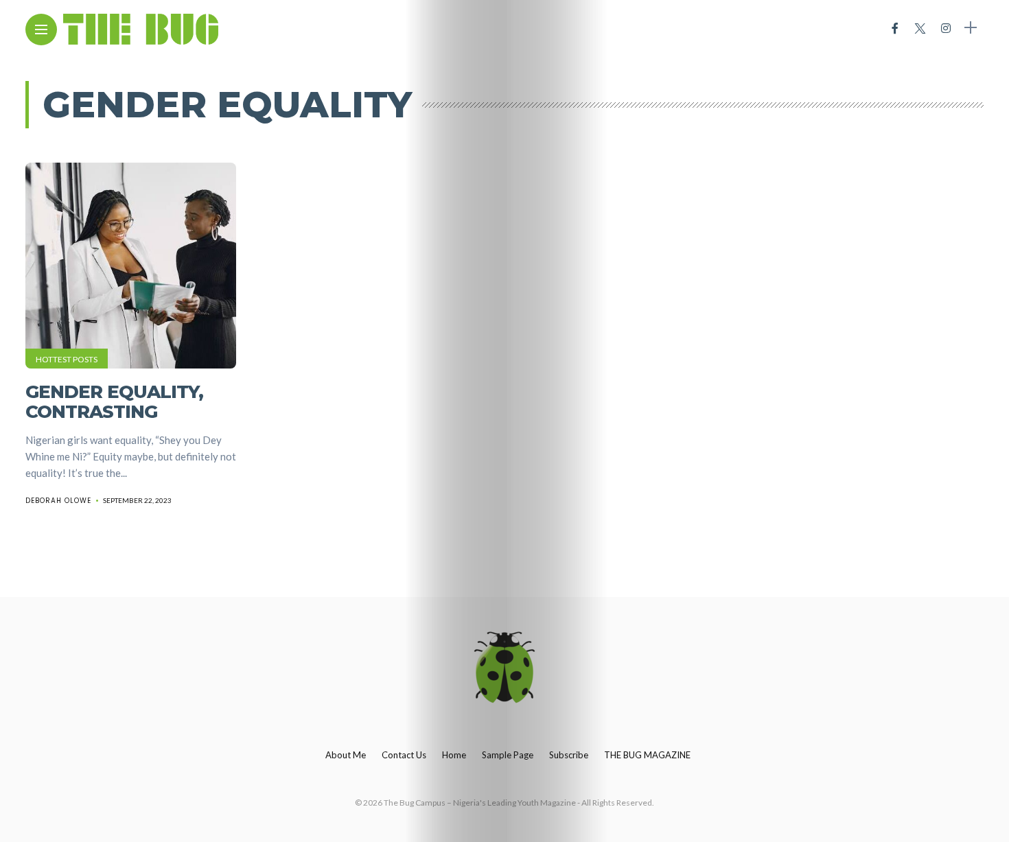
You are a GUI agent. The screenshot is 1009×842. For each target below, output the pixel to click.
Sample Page (507, 754)
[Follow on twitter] (919, 27)
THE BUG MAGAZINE (647, 754)
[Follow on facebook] (895, 27)
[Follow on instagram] (946, 27)
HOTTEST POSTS (66, 359)
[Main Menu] (41, 29)
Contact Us (404, 754)
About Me (345, 754)
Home (454, 754)
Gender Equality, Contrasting (114, 402)
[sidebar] (970, 27)
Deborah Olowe (58, 500)
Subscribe (568, 754)
